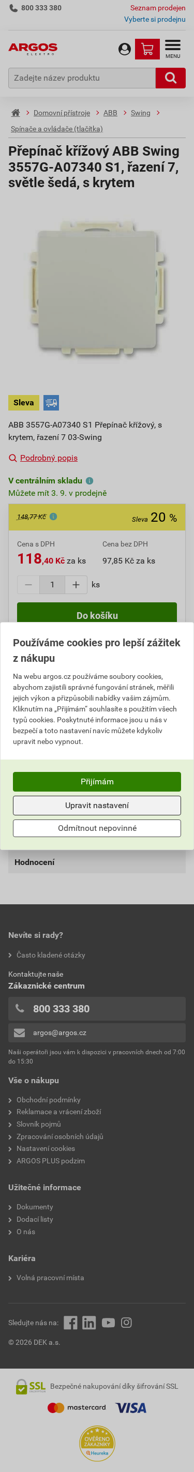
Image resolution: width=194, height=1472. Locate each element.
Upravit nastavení (97, 805)
